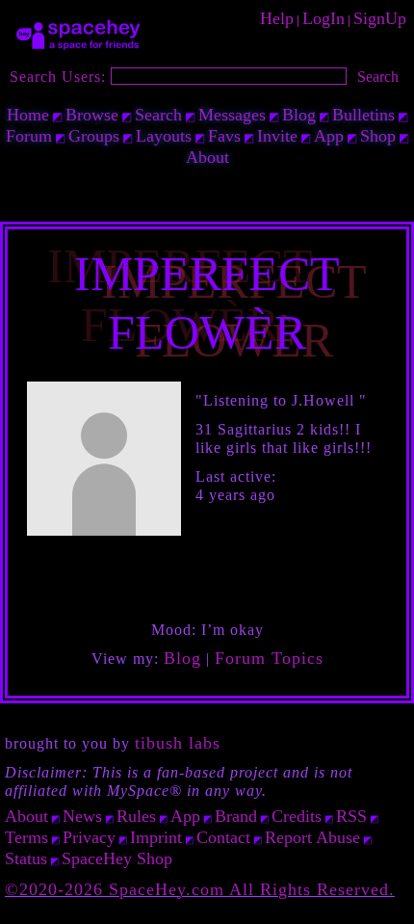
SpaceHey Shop (117, 858)
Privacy (89, 837)
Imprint (156, 837)
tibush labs (177, 742)
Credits (297, 816)
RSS (351, 816)
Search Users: (58, 76)
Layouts (164, 135)
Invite (277, 135)
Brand (236, 816)
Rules (136, 816)
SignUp (379, 18)
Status (26, 858)
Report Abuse (312, 837)
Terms (26, 837)
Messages (232, 114)
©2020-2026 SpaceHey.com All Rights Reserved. (200, 889)
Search (378, 76)
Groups (93, 135)
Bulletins (363, 114)
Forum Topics (269, 658)
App (329, 135)
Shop (378, 135)
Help (277, 18)
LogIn (323, 18)
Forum (29, 135)
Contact (223, 837)
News (82, 816)
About (207, 157)
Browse (91, 114)
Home (28, 114)
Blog (299, 114)
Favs (224, 135)
